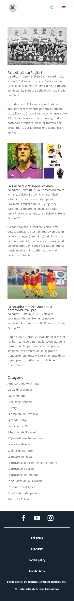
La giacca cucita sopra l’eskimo (30, 186)
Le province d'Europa (21, 469)
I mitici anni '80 (31, 204)
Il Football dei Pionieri (21, 432)
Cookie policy (37, 560)
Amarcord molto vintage (23, 383)
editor (16, 76)
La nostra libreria (18, 444)
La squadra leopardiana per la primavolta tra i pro (29, 308)
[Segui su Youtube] (37, 518)
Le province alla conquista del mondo (32, 463)
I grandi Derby (16, 420)
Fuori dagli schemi (19, 86)
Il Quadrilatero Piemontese (25, 438)
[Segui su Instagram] (50, 518)
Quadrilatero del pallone (23, 493)
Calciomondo (53, 81)
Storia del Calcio (18, 499)
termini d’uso (60, 581)
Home (48, 86)
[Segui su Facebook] (24, 518)
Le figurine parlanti (20, 450)
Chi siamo (37, 538)
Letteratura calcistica (42, 213)
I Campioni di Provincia (22, 414)
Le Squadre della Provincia (38, 90)
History (38, 86)
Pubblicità (37, 549)
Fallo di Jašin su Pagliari (24, 72)
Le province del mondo (22, 475)
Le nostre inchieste (32, 209)
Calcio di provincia (31, 81)
